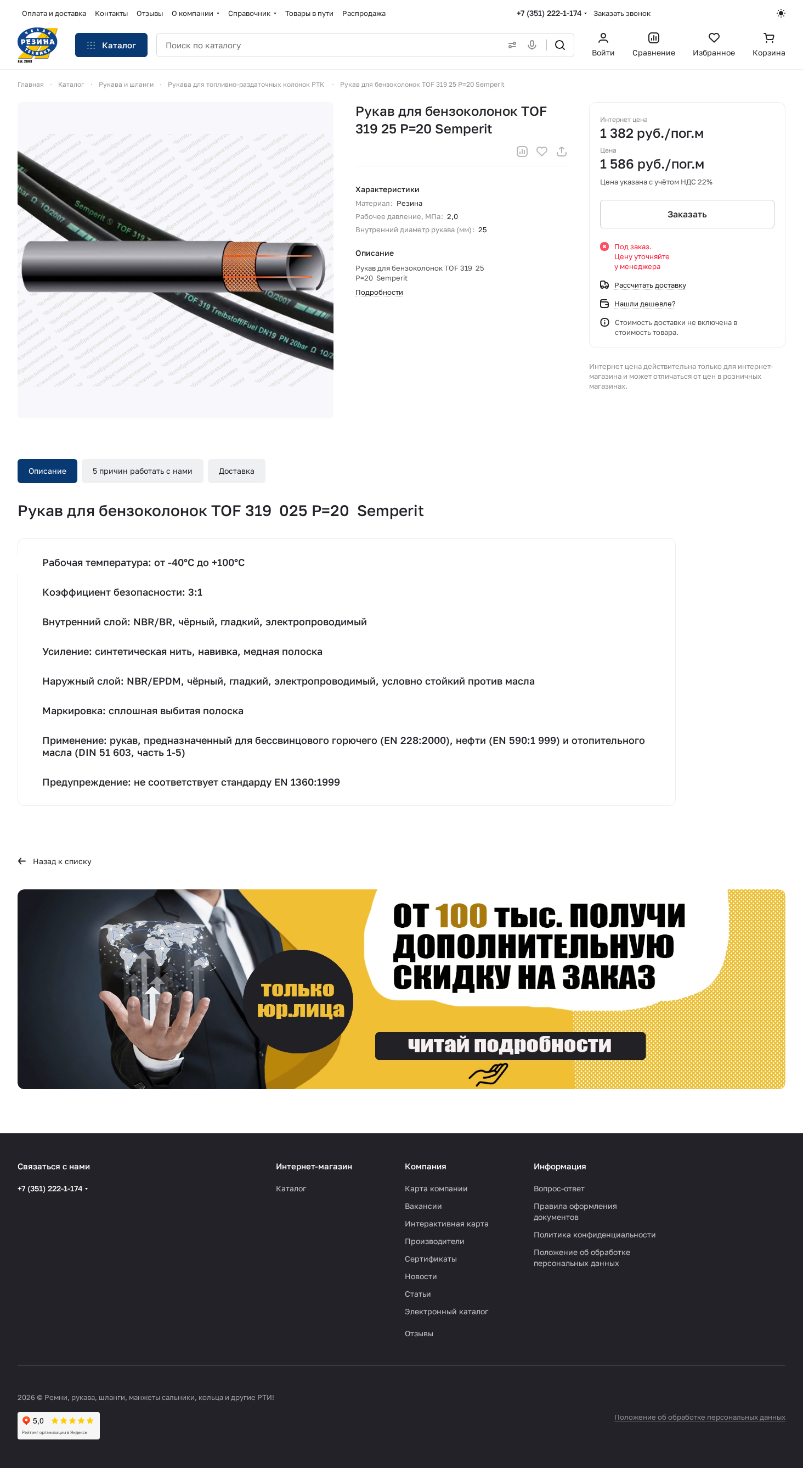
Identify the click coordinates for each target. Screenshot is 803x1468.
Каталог (291, 1188)
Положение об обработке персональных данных (699, 1417)
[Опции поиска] (510, 45)
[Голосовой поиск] (534, 45)
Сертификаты (431, 1258)
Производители (435, 1241)
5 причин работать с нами (143, 470)
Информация (560, 1166)
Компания (425, 1166)
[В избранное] (541, 151)
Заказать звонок (622, 13)
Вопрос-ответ (559, 1188)
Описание (47, 470)
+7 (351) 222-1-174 (549, 13)
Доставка (237, 470)
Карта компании (436, 1188)
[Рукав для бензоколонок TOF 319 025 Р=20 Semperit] (175, 260)
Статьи (418, 1293)
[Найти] (560, 45)
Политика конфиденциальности (595, 1234)
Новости (421, 1276)
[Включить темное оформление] (781, 13)
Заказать (687, 214)
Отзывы (419, 1333)
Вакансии (423, 1206)
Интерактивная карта (447, 1223)
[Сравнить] (522, 151)
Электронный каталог (446, 1311)
